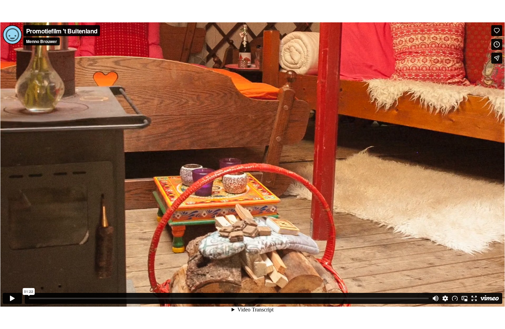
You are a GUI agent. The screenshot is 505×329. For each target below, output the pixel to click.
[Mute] (435, 298)
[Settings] (445, 298)
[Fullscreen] (474, 298)
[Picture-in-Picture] (464, 298)
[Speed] (455, 298)
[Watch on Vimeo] (490, 298)
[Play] (12, 298)
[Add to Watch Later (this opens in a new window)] (496, 44)
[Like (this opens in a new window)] (496, 30)
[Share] (496, 58)
